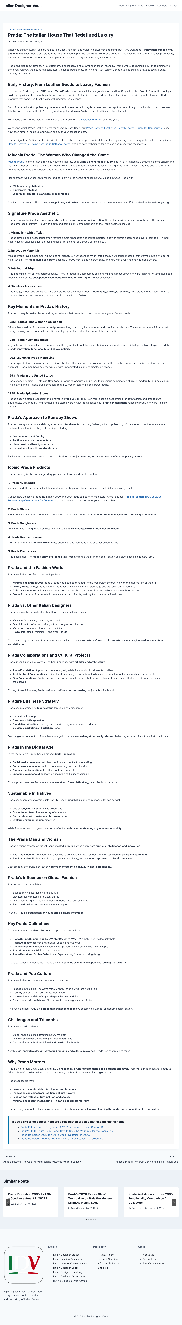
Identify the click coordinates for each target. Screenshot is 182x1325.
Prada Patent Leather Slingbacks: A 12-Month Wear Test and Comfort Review (65, 1127)
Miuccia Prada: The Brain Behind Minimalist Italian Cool (147, 1159)
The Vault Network (153, 1263)
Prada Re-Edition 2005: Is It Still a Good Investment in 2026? (55, 1134)
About (173, 5)
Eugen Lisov (16, 42)
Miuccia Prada (16, 161)
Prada (38, 29)
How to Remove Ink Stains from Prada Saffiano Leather (39, 144)
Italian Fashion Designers (67, 1259)
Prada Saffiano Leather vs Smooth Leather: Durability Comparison (124, 128)
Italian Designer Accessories (69, 1276)
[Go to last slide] (8, 1202)
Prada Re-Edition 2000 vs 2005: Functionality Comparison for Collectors (62, 1138)
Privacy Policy (106, 1254)
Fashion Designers (156, 5)
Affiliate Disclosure (108, 1263)
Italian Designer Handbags (68, 1272)
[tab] (86, 1219)
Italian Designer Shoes (66, 1267)
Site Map (103, 1267)
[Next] (174, 1202)
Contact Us (149, 1259)
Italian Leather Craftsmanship (70, 1263)
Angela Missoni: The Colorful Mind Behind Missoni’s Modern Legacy (42, 1159)
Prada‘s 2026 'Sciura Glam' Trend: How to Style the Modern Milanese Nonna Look (67, 1131)
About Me (148, 1254)
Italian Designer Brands (130, 5)
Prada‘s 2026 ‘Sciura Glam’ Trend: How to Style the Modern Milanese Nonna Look (90, 1198)
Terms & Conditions (109, 1259)
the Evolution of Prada (89, 119)
